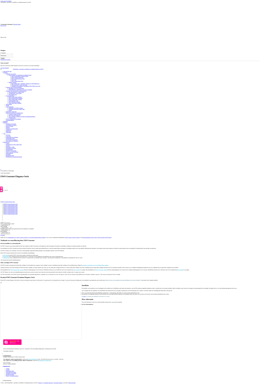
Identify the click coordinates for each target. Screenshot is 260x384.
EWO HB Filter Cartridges (14, 102)
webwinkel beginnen (58, 382)
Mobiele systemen (12, 82)
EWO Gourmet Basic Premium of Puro (19, 76)
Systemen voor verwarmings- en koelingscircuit (16, 91)
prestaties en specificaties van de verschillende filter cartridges (95, 265)
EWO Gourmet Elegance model (7, 223)
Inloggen (2, 58)
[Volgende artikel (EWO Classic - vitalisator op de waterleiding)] (130, 196)
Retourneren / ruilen (10, 147)
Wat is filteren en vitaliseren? (12, 141)
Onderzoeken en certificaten (12, 137)
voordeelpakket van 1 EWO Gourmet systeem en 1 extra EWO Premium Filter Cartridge (26, 237)
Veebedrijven (9, 130)
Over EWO (8, 136)
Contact (7, 143)
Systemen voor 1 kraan (11, 73)
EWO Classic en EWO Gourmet (73, 237)
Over (4, 133)
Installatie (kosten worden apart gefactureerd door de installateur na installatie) (17, 228)
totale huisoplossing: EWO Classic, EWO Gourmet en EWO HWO (96, 237)
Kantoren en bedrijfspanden (12, 128)
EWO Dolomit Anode (13, 100)
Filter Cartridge (4, 226)
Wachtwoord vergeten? (5, 59)
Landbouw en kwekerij (11, 123)
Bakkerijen (8, 131)
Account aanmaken (5, 68)
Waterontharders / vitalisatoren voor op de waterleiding (20, 89)
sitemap (40, 382)
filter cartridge (77, 269)
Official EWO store (7, 71)
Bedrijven (5, 122)
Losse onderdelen (9, 106)
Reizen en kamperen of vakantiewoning (14, 112)
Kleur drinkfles (4, 231)
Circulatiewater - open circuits (15, 93)
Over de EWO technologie (11, 139)
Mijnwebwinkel (72, 382)
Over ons (8, 134)
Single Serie (5, 256)
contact (113, 302)
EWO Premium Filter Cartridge (17, 269)
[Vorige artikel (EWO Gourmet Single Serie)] (130, 184)
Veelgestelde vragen (10, 138)
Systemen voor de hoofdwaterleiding (14, 87)
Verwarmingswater (13, 94)
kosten (84, 296)
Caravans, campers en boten (15, 114)
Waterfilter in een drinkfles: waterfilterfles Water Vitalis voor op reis (25, 86)
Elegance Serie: (6, 257)
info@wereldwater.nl (32, 359)
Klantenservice (6, 142)
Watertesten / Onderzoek (11, 111)
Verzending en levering (11, 148)
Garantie (8, 145)
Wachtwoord (3, 55)
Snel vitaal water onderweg (14, 115)
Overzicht (3, 235)
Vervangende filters (10, 95)
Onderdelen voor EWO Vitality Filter (17, 109)
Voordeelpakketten (10, 120)
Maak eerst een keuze (5, 233)
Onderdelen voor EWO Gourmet (16, 108)
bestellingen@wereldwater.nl (45, 360)
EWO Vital (13, 80)
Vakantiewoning (12, 117)
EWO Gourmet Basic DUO (17, 81)
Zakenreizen (8, 132)
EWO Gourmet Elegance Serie (18, 78)
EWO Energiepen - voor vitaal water (19, 84)
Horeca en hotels (9, 126)
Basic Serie (5, 255)
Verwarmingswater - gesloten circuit (16, 92)
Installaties (5, 121)
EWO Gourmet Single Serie (17, 77)
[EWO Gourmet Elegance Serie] (8, 201)
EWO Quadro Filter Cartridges (15, 99)
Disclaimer (8, 154)
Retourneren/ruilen (10, 371)
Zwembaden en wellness (11, 125)
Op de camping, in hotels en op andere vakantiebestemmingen (22, 116)
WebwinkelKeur (9, 153)
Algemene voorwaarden (11, 150)
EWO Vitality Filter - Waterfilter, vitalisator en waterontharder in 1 (25, 83)
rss (42, 382)
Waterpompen (9, 104)
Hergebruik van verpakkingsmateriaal (14, 156)
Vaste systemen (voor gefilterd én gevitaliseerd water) (20, 75)
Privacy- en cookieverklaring (12, 152)
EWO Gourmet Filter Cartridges (15, 98)
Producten (5, 72)
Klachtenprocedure (10, 155)
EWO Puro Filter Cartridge (101, 269)
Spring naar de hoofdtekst (6, 1)
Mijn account (3, 25)
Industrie (8, 127)
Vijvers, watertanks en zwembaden (13, 119)
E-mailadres (3, 53)
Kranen (7, 105)
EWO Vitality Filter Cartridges (15, 97)
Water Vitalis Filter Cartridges (15, 103)
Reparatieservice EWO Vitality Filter (14, 144)
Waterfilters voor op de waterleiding (16, 88)
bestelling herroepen (48, 382)
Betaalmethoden (9, 149)
